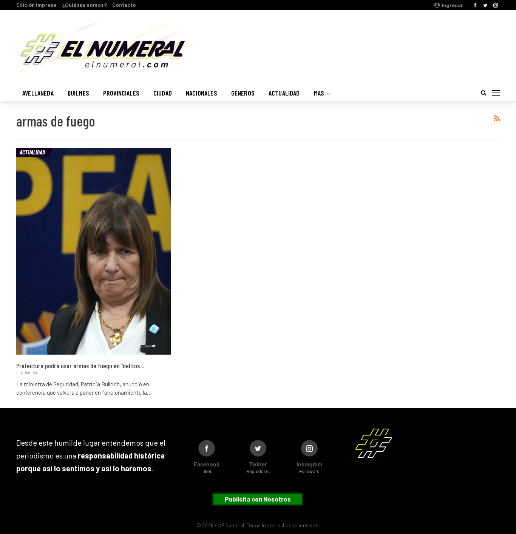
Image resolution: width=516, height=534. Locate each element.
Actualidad (284, 93)
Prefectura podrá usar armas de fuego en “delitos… (80, 365)
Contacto (124, 5)
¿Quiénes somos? (84, 5)
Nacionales (201, 93)
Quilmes (78, 93)
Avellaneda (38, 93)
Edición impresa (36, 5)
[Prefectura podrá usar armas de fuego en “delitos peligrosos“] (93, 251)
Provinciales (121, 93)
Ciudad (162, 93)
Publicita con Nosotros (258, 499)
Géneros (243, 93)
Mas (319, 93)
